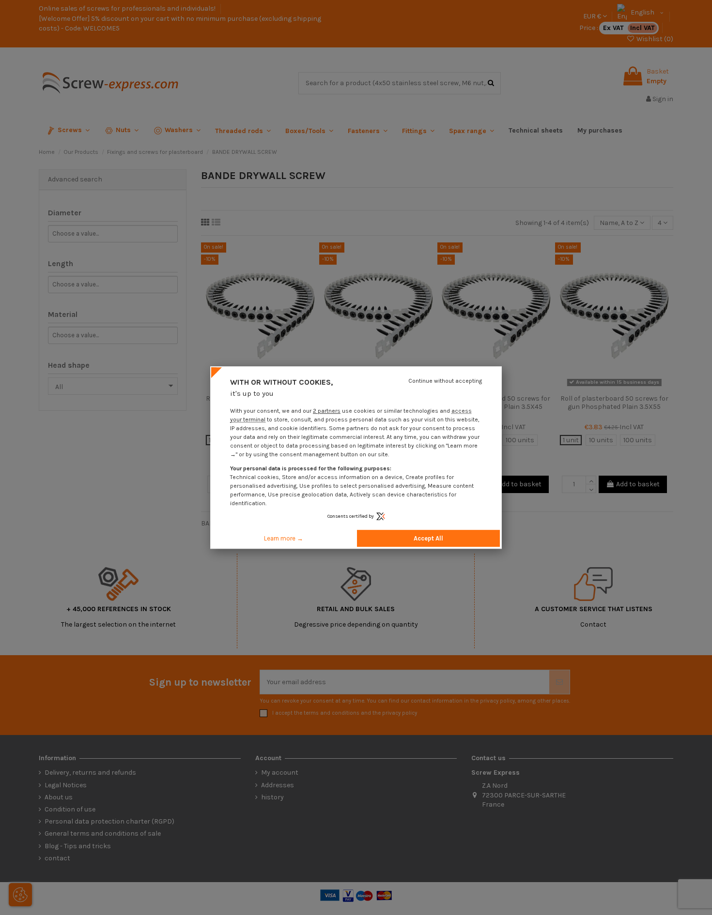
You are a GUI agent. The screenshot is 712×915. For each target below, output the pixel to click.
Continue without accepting (445, 380)
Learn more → (283, 538)
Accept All (428, 538)
